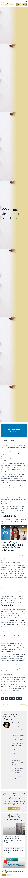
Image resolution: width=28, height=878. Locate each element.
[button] (26, 2)
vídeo (7, 519)
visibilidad (21, 469)
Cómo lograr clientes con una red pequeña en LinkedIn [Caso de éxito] (14, 850)
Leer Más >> (6, 844)
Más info (8, 875)
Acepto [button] (4, 875)
